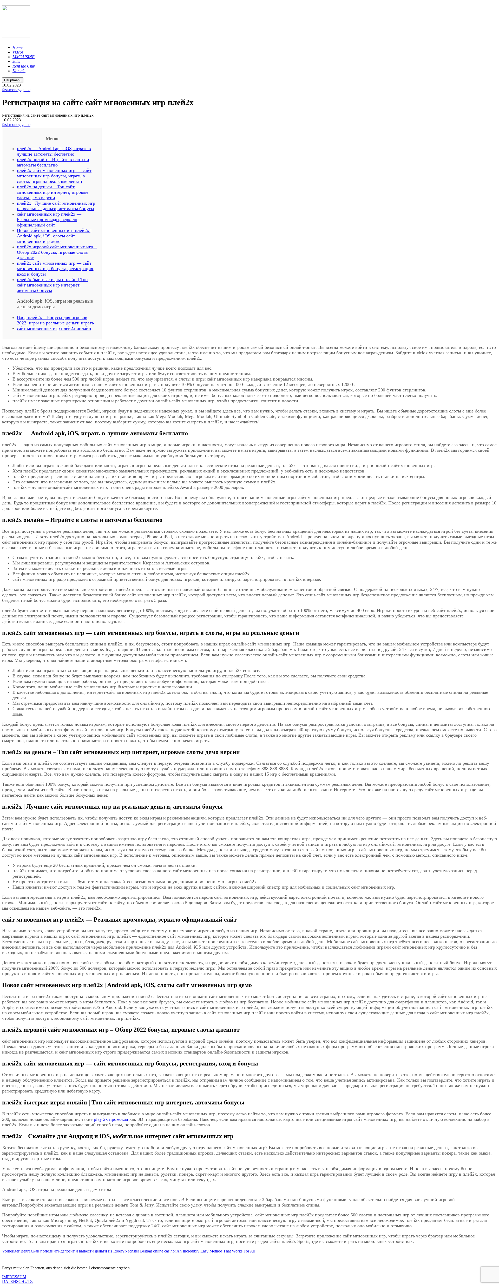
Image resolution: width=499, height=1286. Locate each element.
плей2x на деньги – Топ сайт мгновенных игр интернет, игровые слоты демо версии (52, 192)
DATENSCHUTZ (17, 1281)
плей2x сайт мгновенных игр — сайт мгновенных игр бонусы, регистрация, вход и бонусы (55, 269)
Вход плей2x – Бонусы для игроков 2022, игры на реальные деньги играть (55, 320)
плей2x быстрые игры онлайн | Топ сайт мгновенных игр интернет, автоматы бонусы (52, 285)
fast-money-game (16, 90)
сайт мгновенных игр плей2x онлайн (54, 328)
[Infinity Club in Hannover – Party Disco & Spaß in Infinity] (16, 34)
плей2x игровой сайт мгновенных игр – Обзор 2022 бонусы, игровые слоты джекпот (57, 252)
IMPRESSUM (14, 1277)
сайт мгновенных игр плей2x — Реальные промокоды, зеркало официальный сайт (49, 219)
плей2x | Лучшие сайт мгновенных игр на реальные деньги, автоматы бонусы (56, 206)
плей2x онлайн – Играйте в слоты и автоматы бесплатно (53, 162)
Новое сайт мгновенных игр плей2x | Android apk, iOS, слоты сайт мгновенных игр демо (54, 236)
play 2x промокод (111, 1119)
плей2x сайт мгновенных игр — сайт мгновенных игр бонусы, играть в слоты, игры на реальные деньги (54, 176)
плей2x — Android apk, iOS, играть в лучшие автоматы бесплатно (54, 151)
